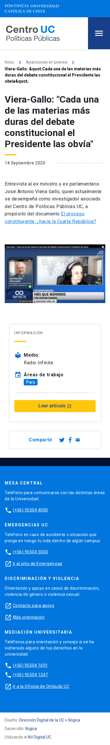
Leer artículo (55, 406)
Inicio (9, 62)
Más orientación (29, 617)
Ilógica (74, 720)
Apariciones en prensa (46, 62)
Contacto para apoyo (34, 605)
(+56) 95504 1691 (30, 665)
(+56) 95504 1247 (30, 675)
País (30, 382)
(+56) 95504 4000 (30, 510)
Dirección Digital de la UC (41, 720)
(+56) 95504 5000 (30, 552)
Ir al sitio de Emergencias (37, 563)
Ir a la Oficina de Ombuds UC (41, 686)
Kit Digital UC (39, 737)
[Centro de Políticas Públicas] (33, 33)
